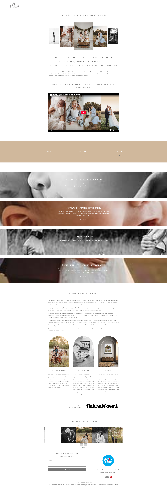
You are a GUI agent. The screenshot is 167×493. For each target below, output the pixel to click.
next (85, 444)
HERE (72, 407)
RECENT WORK (146, 5)
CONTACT (156, 5)
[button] (82, 447)
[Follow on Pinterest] (111, 477)
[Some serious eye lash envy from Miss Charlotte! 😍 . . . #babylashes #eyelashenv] (103, 435)
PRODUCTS (137, 5)
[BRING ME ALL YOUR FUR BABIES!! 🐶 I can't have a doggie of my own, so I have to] (118, 435)
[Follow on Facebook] (117, 155)
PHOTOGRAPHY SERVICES (123, 5)
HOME (106, 5)
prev (81, 444)
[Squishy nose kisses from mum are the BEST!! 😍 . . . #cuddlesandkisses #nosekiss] (72, 435)
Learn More (83, 191)
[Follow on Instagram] (119, 155)
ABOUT (112, 5)
